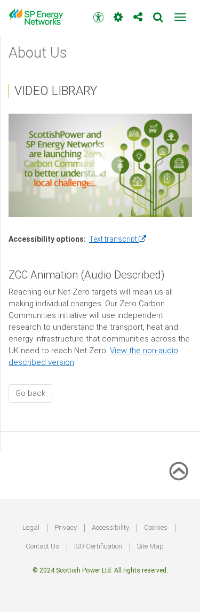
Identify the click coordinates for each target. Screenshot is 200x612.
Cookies (155, 527)
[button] (180, 17)
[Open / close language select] (118, 13)
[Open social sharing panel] (138, 13)
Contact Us (42, 546)
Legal (30, 527)
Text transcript (117, 239)
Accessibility (110, 527)
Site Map (150, 546)
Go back (30, 393)
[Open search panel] (158, 13)
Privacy (65, 527)
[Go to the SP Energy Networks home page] (40, 17)
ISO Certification (98, 546)
